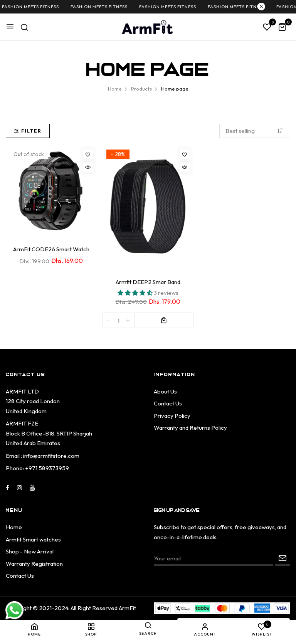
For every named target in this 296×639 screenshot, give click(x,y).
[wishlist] (267, 27)
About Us (165, 391)
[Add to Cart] (163, 320)
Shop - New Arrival (30, 551)
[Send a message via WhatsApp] (14, 610)
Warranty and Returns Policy (190, 427)
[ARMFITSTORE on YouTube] (32, 488)
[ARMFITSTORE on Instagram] (19, 488)
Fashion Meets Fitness (95, 6)
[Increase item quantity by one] (128, 320)
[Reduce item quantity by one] (109, 320)
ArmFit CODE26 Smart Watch (51, 249)
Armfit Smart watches (33, 539)
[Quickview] (88, 167)
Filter (31, 131)
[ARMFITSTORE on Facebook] (7, 488)
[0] (282, 27)
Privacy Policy (172, 415)
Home (14, 527)
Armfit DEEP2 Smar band (148, 282)
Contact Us (168, 403)
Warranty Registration (34, 563)
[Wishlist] (88, 154)
